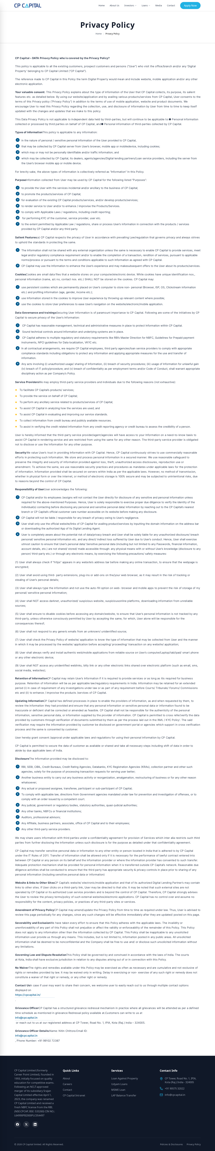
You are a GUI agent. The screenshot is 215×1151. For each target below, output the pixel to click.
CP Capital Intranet (74, 1095)
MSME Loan (118, 1089)
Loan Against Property (124, 1078)
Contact (171, 5)
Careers (67, 1084)
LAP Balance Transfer (123, 1095)
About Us (114, 5)
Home (102, 5)
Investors (129, 5)
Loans (145, 5)
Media (158, 5)
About (66, 1078)
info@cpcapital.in (26, 1017)
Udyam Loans (119, 1084)
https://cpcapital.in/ (27, 994)
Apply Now (190, 5)
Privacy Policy (194, 1144)
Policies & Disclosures (171, 1144)
